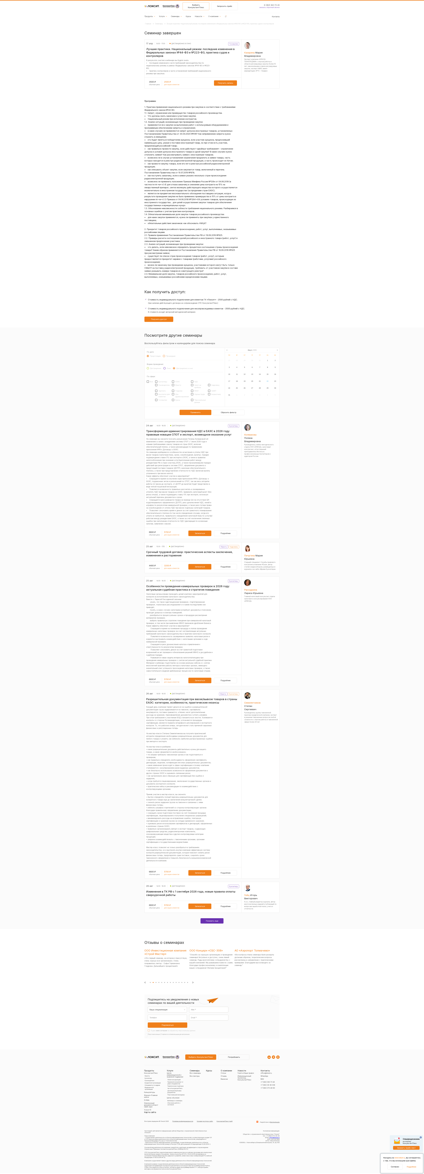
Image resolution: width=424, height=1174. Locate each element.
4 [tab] (158, 982)
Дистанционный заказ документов (174, 1091)
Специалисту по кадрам (152, 1085)
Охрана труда (199, 394)
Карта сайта (150, 1112)
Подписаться (167, 1025)
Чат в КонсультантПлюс (175, 1088)
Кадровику (215, 385)
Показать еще (212, 921)
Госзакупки (162, 400)
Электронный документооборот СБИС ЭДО (151, 1105)
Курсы (188, 16)
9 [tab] (173, 982)
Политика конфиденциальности (182, 1121)
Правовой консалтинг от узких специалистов (175, 1083)
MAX (262, 1079)
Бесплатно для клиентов (164, 395)
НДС (196, 382)
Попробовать (234, 1057)
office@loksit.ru (266, 1073)
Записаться (200, 533)
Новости (198, 16)
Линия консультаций (174, 1079)
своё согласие (161, 1030)
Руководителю (164, 385)
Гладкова (178, 391)
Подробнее (411, 1167)
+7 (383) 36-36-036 (268, 1085)
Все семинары (195, 1073)
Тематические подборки (175, 1086)
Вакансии (224, 1079)
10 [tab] (176, 982)
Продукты (148, 16)
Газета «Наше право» (246, 1073)
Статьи (223, 1073)
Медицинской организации (149, 1088)
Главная (148, 24)
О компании (213, 16)
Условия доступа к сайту (205, 1121)
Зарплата (162, 391)
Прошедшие (170, 356)
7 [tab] (167, 982)
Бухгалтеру (162, 382)
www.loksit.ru (399, 1158)
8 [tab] (170, 982)
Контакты (276, 16)
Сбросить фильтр (228, 412)
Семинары (175, 16)
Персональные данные (200, 401)
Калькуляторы (149, 1092)
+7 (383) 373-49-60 (268, 1088)
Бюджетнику (216, 394)
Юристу (178, 385)
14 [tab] (187, 982)
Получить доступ (159, 319)
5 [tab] (161, 982)
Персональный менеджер (176, 1095)
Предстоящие (155, 356)
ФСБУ (196, 391)
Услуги (162, 16)
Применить (195, 412)
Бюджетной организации (153, 1083)
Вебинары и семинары (174, 1100)
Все (151, 382)
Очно (169, 368)
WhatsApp (264, 1076)
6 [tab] (164, 982)
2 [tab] (153, 982)
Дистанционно (155, 368)
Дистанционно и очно (184, 368)
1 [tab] (150, 982)
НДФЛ (213, 391)
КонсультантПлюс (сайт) (225, 1121)
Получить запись (225, 83)
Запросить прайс (224, 6)
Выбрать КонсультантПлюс (196, 6)
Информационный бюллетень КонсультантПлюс (244, 1078)
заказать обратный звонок (269, 7)
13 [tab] (184, 982)
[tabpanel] (166, 963)
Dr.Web (146, 1100)
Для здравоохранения (182, 395)
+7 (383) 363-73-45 (268, 1082)
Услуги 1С (147, 1110)
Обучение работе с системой (173, 1104)
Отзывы (224, 1076)
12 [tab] (181, 982)
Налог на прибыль (197, 386)
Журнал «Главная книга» (150, 1096)
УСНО (177, 382)
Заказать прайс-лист (406, 1148)
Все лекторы (195, 1076)
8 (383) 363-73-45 (272, 5)
